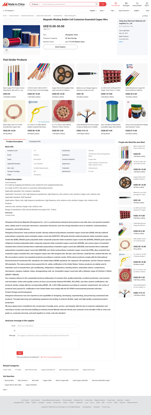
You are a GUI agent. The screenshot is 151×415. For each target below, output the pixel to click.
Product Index (111, 400)
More (120, 42)
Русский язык (57, 402)
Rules (147, 11)
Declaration (97, 407)
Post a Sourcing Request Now (51, 357)
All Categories (9, 11)
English (27, 402)
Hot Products (25, 400)
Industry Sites (88, 400)
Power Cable (7, 370)
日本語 (98, 402)
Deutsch (72, 402)
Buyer (102, 11)
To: (15, 331)
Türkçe (115, 402)
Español (34, 402)
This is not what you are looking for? (28, 357)
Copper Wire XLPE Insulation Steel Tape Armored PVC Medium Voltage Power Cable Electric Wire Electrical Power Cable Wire (139, 178)
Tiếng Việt (122, 402)
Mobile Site (120, 400)
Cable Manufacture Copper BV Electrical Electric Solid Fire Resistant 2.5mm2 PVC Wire (139, 224)
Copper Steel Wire (31, 385)
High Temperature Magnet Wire (69, 370)
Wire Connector (23, 380)
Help (112, 11)
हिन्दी (103, 402)
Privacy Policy (106, 407)
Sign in (147, 5)
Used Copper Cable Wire (80, 380)
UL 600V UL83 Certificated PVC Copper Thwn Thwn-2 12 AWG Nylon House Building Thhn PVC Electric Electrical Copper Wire (139, 209)
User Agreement (87, 407)
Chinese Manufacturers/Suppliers (51, 400)
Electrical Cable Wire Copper (101, 380)
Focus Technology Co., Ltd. (62, 407)
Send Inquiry (60, 47)
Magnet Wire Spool (89, 370)
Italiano (65, 402)
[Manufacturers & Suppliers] (13, 4)
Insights (127, 400)
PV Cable (18, 370)
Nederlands (79, 402)
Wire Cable (35, 380)
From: (13, 326)
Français (48, 402)
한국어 (92, 402)
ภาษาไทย (109, 402)
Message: (12, 335)
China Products (35, 400)
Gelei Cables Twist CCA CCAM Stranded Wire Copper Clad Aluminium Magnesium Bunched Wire (139, 240)
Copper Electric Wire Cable (13, 385)
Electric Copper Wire (62, 380)
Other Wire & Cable (31, 370)
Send (19, 353)
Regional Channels (100, 400)
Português (41, 402)
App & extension (124, 11)
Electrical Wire (9, 380)
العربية (86, 402)
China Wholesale (67, 400)
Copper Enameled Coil (48, 370)
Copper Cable (47, 380)
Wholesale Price (78, 400)
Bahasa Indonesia (132, 402)
